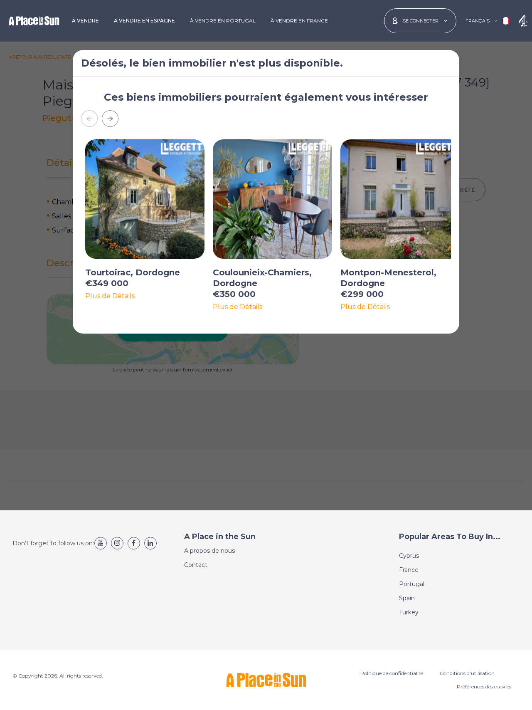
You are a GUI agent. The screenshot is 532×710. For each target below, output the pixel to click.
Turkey (409, 612)
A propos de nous (209, 550)
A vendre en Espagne (144, 20)
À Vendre (85, 20)
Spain (407, 598)
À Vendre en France (299, 20)
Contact (195, 565)
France (409, 570)
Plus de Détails (110, 296)
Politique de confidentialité (391, 673)
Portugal (411, 584)
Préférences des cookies (484, 686)
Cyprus (409, 555)
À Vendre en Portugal (223, 20)
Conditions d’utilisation (467, 673)
